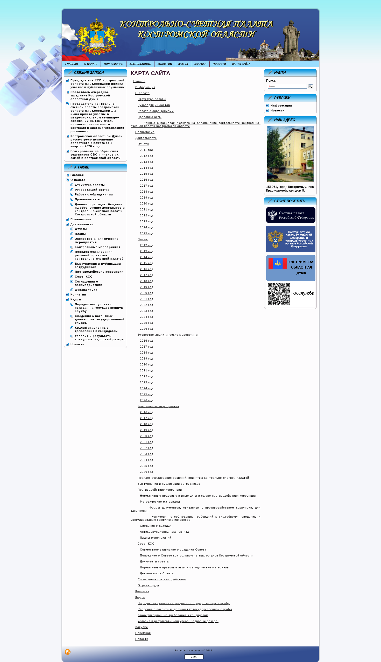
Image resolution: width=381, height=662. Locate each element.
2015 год (146, 173)
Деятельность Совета (157, 573)
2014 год (146, 167)
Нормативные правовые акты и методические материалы (184, 567)
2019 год (146, 197)
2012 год (146, 155)
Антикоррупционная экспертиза (164, 531)
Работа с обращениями (156, 110)
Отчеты (143, 143)
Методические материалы (160, 501)
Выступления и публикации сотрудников (169, 483)
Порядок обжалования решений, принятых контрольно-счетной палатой (193, 477)
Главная (139, 81)
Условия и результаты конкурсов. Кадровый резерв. (178, 621)
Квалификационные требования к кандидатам (173, 615)
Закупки (141, 627)
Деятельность (146, 137)
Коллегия (142, 591)
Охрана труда (148, 585)
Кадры (140, 597)
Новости (141, 638)
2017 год (146, 185)
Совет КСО (146, 543)
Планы (143, 239)
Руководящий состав (154, 105)
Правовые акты (149, 116)
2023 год (146, 221)
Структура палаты (152, 99)
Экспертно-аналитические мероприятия (169, 334)
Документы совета (154, 561)
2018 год (146, 191)
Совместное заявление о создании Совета (173, 549)
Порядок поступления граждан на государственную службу (184, 603)
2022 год (146, 215)
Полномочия (144, 131)
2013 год (146, 161)
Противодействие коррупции (160, 489)
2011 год (146, 149)
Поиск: (271, 80)
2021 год (146, 209)
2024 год (146, 227)
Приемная (143, 633)
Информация (145, 87)
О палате (142, 93)
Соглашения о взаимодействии (162, 579)
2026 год (146, 328)
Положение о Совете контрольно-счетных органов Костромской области (196, 555)
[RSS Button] (67, 652)
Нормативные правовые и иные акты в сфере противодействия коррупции (198, 495)
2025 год (146, 233)
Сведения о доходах (156, 525)
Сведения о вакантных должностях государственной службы (185, 609)
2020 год (146, 203)
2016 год (146, 179)
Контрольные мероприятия (158, 406)
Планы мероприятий (155, 537)
